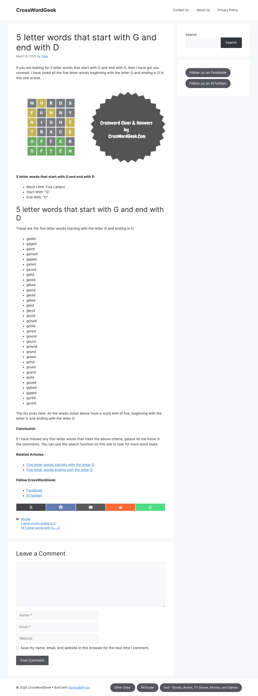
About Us (203, 10)
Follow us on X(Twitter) (208, 83)
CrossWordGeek (36, 10)
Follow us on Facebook (208, 73)
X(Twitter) (34, 496)
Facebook (34, 490)
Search (191, 35)
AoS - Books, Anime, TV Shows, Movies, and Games (201, 687)
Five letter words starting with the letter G (60, 465)
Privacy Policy (228, 10)
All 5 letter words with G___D (40, 527)
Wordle (25, 519)
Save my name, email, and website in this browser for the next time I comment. (85, 648)
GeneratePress (79, 687)
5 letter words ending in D (38, 523)
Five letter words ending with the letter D (59, 470)
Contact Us (181, 10)
